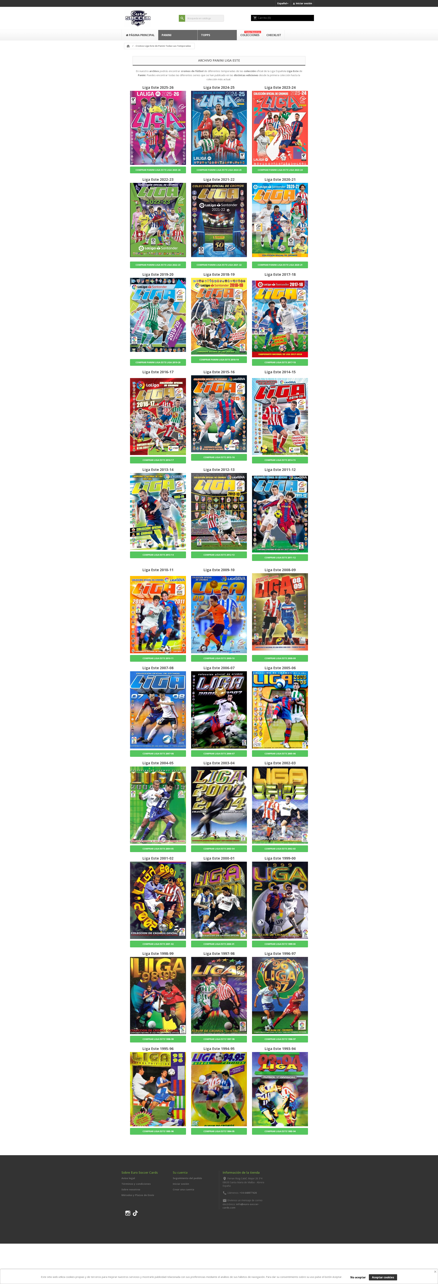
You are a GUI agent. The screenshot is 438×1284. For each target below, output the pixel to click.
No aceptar (358, 1277)
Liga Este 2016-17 (157, 371)
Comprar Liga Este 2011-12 (280, 557)
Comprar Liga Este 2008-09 (280, 658)
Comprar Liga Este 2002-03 (280, 848)
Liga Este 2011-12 (280, 469)
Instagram (127, 1212)
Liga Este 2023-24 (280, 87)
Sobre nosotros (130, 1189)
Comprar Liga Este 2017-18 (280, 362)
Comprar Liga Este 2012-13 (218, 554)
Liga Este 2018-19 (219, 274)
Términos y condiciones (136, 1183)
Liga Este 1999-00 (280, 858)
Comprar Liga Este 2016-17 (158, 460)
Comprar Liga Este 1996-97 (280, 1039)
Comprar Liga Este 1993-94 (280, 1131)
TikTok (135, 1212)
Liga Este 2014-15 (280, 371)
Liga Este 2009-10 (219, 569)
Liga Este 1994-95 (219, 1048)
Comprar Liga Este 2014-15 (280, 460)
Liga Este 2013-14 (157, 469)
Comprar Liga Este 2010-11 (158, 658)
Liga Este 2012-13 (219, 469)
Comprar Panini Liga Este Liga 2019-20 (158, 362)
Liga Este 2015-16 (219, 371)
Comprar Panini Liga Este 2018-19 (219, 359)
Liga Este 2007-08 (157, 667)
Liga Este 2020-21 (280, 179)
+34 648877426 (248, 1192)
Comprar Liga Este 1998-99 (158, 1039)
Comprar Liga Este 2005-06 (280, 753)
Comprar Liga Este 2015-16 (218, 457)
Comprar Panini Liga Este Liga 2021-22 (219, 264)
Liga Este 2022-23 (157, 179)
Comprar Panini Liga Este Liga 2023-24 (280, 169)
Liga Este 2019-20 (157, 274)
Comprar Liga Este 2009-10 (218, 658)
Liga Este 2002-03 (280, 763)
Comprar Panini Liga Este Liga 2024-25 (219, 169)
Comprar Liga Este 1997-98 (218, 1039)
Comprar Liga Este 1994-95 (218, 1131)
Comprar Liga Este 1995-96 (158, 1131)
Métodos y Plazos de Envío (137, 1195)
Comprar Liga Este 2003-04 (218, 848)
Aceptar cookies (383, 1277)
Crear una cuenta (183, 1189)
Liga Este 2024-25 (219, 87)
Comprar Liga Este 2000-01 (218, 943)
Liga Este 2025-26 (157, 87)
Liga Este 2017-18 (280, 274)
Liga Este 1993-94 (280, 1048)
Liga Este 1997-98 (219, 953)
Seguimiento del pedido (187, 1178)
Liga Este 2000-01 (219, 858)
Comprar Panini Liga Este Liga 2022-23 (158, 264)
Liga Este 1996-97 (280, 953)
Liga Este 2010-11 (157, 569)
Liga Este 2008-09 (280, 569)
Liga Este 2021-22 (219, 179)
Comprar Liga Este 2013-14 (158, 554)
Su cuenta (180, 1172)
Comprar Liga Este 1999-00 (280, 943)
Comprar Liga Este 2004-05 (158, 848)
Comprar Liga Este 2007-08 (158, 753)
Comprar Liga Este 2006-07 (218, 753)
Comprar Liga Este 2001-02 (158, 943)
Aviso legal (128, 1178)
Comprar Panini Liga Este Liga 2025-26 (158, 169)
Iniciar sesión (181, 1183)
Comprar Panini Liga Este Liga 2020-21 (280, 264)
